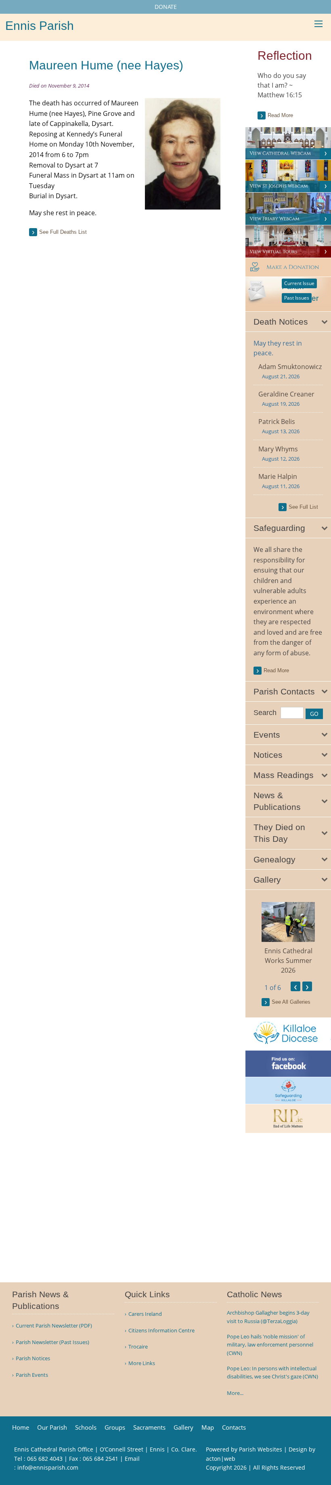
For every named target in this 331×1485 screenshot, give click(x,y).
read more (276, 670)
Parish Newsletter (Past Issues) (52, 1342)
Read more (280, 115)
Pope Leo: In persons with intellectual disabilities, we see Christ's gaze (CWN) (272, 1372)
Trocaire (138, 1346)
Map (207, 1427)
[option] (288, 938)
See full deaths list (63, 232)
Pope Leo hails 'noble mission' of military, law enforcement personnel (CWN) (270, 1345)
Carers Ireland (145, 1314)
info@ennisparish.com (47, 1467)
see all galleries (291, 1002)
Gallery (183, 1427)
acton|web (220, 1458)
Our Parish (52, 1427)
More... (235, 1393)
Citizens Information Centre (161, 1330)
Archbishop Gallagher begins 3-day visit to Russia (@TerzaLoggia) (268, 1317)
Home (20, 1427)
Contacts (234, 1427)
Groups (115, 1427)
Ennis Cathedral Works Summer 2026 (288, 960)
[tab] (288, 322)
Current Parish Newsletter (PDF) (54, 1325)
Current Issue (299, 283)
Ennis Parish (39, 25)
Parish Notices (33, 1358)
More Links (141, 1363)
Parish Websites (260, 1449)
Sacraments (149, 1427)
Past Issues (296, 297)
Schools (85, 1427)
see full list (303, 507)
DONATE (166, 6)
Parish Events (32, 1375)
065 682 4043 (45, 1458)
